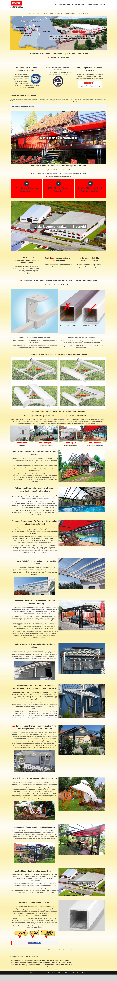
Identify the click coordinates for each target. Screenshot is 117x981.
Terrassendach (87, 99)
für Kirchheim (73, 949)
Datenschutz (79, 972)
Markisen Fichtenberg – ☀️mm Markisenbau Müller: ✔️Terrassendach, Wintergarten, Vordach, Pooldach (42, 962)
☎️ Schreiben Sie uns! (34, 942)
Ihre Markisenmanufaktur (60, 949)
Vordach (35, 699)
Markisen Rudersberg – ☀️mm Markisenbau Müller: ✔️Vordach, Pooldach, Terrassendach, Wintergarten (42, 964)
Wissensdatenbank (62, 972)
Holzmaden (30, 87)
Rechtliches (84, 972)
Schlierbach (25, 80)
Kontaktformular (55, 972)
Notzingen (36, 85)
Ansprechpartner (73, 972)
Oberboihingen (19, 83)
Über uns (68, 972)
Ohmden (22, 85)
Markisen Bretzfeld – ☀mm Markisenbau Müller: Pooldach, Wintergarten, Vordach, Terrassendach (40, 960)
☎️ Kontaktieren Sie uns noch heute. (58, 57)
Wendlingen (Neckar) (21, 81)
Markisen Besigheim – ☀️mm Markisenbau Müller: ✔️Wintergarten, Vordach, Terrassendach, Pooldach (42, 966)
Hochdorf (27, 85)
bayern (77, 101)
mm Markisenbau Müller (45, 949)
